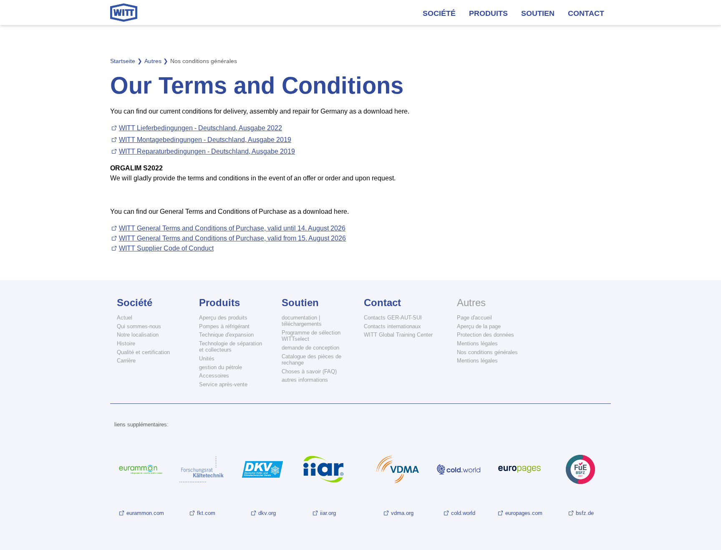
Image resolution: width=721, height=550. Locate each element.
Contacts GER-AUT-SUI (393, 317)
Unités (206, 358)
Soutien (538, 13)
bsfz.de (585, 513)
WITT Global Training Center (398, 335)
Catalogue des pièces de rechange (311, 359)
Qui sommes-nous (139, 326)
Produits (488, 13)
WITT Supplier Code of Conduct (166, 248)
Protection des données (485, 335)
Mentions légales (477, 343)
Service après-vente (223, 384)
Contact (586, 13)
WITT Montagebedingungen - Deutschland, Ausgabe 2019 (205, 139)
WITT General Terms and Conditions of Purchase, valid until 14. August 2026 (232, 228)
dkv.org (267, 513)
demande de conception (310, 348)
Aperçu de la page (479, 326)
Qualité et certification (143, 352)
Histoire (126, 343)
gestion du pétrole (220, 367)
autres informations (305, 380)
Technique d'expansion (226, 335)
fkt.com (206, 513)
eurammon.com (145, 513)
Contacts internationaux (392, 326)
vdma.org (402, 513)
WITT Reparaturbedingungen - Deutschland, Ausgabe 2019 (207, 151)
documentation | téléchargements (302, 320)
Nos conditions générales (487, 352)
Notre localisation (138, 335)
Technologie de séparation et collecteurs (230, 346)
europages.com (523, 513)
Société (439, 13)
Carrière (126, 360)
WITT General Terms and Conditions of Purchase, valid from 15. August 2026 (232, 238)
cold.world (463, 513)
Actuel (124, 317)
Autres (471, 302)
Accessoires (214, 376)
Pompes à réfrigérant (224, 326)
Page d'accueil (474, 317)
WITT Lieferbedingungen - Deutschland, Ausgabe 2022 (200, 128)
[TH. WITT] (123, 12)
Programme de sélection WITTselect (311, 335)
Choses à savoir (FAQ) (309, 371)
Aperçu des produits (223, 317)
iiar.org (328, 513)
